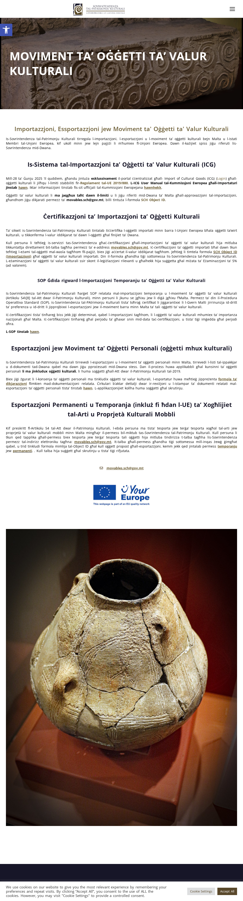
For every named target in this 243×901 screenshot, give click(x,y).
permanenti (22, 450)
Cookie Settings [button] (201, 891)
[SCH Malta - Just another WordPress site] (99, 9)
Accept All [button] (227, 891)
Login (221, 178)
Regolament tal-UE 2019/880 (104, 183)
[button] (6, 30)
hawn (23, 187)
